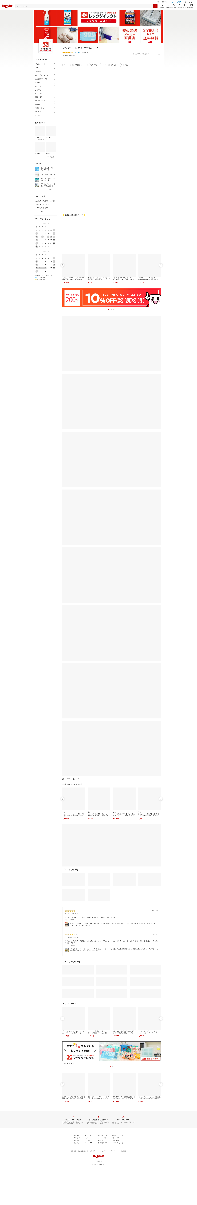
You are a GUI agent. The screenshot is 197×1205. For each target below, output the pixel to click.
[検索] (155, 11)
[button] (190, 7)
